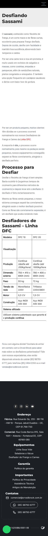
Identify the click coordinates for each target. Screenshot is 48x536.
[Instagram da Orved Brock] (21, 406)
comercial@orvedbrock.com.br (26, 497)
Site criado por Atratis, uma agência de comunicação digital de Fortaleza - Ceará (43, 527)
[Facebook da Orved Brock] (15, 406)
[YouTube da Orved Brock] (32, 406)
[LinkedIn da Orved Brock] (27, 406)
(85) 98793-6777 (26, 505)
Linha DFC (25, 139)
